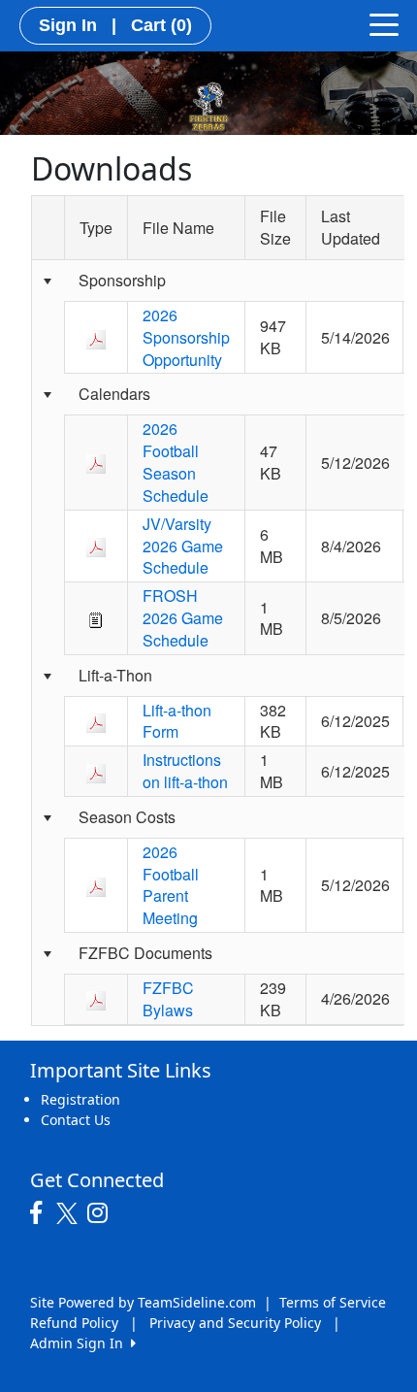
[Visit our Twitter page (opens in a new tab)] (69, 1213)
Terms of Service (332, 1302)
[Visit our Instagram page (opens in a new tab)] (102, 1213)
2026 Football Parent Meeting (171, 885)
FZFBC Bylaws (168, 999)
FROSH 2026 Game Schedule (183, 617)
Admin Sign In (80, 1343)
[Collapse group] (48, 282)
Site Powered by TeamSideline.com (143, 1302)
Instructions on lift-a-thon (185, 770)
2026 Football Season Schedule (175, 462)
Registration (80, 1099)
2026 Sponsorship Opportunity (186, 337)
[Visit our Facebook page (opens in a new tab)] (40, 1213)
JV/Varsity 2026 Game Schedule (183, 546)
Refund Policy (74, 1322)
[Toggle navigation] (384, 23)
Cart (161, 25)
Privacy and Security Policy (235, 1322)
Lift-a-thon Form (177, 721)
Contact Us (76, 1119)
